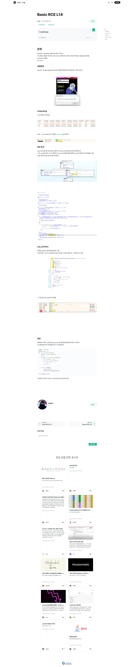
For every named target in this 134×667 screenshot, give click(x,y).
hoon (38, 21)
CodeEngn (41, 24)
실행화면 (107, 31)
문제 (105, 29)
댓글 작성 (92, 444)
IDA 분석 (107, 35)
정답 (106, 39)
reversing (51, 24)
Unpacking (108, 33)
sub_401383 (108, 37)
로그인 (117, 2)
